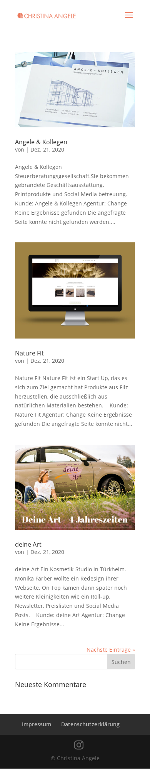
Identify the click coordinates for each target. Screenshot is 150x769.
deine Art (28, 544)
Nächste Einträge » (111, 649)
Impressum (36, 724)
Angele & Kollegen (41, 142)
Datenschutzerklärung (90, 724)
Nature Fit (29, 353)
